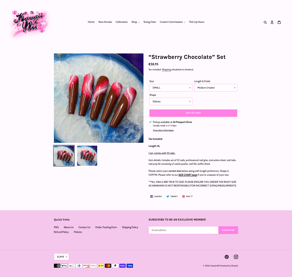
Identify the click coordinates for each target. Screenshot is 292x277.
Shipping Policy (130, 227)
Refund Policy (61, 232)
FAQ (56, 227)
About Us (69, 227)
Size (151, 81)
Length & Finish (202, 81)
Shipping (166, 69)
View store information (163, 130)
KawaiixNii (215, 265)
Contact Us (84, 227)
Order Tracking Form (106, 227)
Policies (78, 232)
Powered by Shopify (229, 265)
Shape (152, 94)
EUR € (60, 256)
